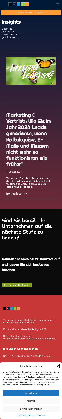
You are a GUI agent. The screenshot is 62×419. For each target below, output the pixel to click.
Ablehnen (31, 401)
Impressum (41, 415)
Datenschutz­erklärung (26, 415)
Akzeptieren (31, 393)
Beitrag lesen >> (16, 193)
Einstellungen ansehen (31, 409)
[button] (57, 366)
